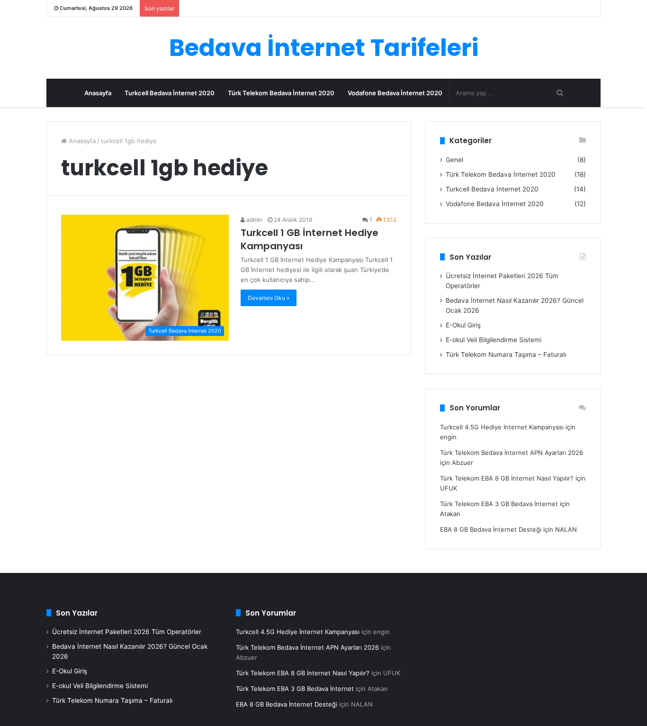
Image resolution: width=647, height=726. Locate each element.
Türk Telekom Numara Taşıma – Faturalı (506, 354)
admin (253, 219)
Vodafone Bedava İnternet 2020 (395, 93)
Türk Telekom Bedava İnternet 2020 (281, 93)
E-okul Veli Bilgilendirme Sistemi (493, 340)
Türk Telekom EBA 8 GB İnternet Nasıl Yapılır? (507, 478)
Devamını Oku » (268, 297)
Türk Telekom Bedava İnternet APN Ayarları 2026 (511, 452)
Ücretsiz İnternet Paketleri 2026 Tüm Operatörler (126, 631)
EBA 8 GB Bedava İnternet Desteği (490, 529)
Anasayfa (97, 93)
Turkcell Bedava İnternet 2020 (170, 93)
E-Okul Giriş (463, 325)
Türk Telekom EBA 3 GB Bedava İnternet (499, 504)
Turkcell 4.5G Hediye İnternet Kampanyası (502, 427)
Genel (454, 159)
